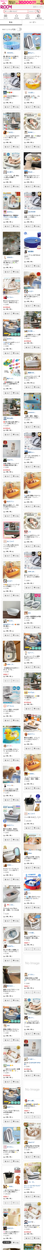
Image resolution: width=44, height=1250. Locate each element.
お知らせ (27, 16)
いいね (16, 67)
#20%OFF (33, 1063)
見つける (16, 16)
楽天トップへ (38, 7)
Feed (5, 16)
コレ (8, 67)
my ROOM (38, 16)
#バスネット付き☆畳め (11, 216)
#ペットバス (28, 1186)
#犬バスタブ (36, 1186)
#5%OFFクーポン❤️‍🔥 (9, 624)
